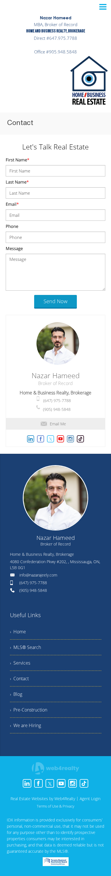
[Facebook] (38, 783)
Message (14, 248)
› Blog (16, 694)
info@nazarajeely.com (38, 575)
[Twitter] (50, 783)
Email (12, 204)
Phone (12, 226)
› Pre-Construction (28, 710)
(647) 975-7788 (57, 400)
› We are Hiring (25, 725)
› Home (18, 632)
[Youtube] (61, 783)
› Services (20, 663)
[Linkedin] (27, 783)
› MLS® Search (25, 647)
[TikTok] (84, 783)
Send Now (55, 301)
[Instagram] (72, 783)
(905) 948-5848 (57, 409)
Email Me (58, 423)
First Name (17, 160)
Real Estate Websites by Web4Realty (43, 798)
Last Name (17, 182)
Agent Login (90, 798)
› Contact (19, 678)
